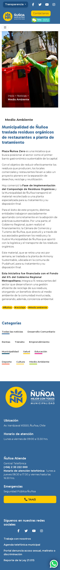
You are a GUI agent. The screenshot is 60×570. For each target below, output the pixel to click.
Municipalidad (10, 351)
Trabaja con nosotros (17, 538)
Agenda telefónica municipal (22, 544)
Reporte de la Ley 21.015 (19, 560)
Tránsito (19, 341)
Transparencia (14, 4)
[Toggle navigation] (5, 27)
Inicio (11, 95)
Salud (26, 351)
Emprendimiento (39, 341)
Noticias (22, 95)
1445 (31, 499)
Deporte (7, 361)
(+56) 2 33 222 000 (16, 467)
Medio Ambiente (18, 99)
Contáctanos (41, 13)
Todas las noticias (12, 331)
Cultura (20, 361)
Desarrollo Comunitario (41, 331)
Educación (41, 351)
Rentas (6, 341)
